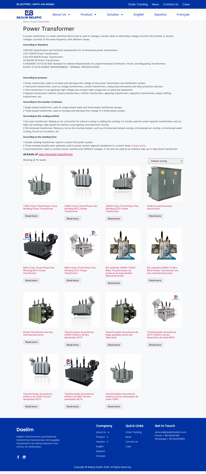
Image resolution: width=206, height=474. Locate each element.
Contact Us (170, 4)
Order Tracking (138, 4)
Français (183, 14)
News (155, 4)
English (139, 14)
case (185, 4)
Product (86, 14)
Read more (31, 216)
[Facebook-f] (18, 457)
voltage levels (138, 145)
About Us (59, 14)
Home (26, 21)
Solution (113, 14)
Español (160, 14)
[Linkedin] (24, 457)
